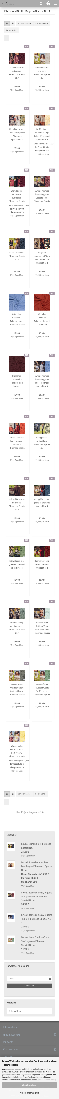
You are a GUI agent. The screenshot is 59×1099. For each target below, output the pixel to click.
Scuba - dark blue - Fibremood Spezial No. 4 (17, 256)
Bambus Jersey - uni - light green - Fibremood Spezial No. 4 (17, 628)
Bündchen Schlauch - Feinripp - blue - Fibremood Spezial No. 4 (17, 320)
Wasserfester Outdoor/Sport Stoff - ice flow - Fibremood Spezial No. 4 (42, 628)
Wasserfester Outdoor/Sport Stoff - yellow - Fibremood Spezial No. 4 (17, 752)
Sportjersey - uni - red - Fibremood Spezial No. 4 (42, 564)
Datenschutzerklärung (47, 1080)
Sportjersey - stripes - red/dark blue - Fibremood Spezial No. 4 (42, 257)
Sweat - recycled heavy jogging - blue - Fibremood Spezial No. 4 (42, 381)
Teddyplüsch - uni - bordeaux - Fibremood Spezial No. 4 (17, 504)
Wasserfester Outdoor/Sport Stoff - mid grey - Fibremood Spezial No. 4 (17, 690)
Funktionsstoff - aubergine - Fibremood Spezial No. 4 (17, 72)
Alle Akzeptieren (29, 1085)
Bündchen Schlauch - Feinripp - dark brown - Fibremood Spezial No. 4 (17, 382)
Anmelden (29, 986)
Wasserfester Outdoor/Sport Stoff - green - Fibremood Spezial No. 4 (42, 690)
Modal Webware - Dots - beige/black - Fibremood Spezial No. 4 (17, 134)
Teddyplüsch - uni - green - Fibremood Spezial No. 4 (17, 564)
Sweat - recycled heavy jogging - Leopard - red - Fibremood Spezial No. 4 (42, 197)
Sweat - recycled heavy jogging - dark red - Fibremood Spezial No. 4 (17, 443)
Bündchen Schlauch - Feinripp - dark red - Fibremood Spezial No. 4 (42, 320)
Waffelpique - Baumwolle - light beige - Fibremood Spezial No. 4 (42, 134)
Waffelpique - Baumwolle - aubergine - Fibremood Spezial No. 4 (17, 197)
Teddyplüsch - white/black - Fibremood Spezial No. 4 (42, 442)
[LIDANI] (7, 3)
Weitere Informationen (29, 1093)
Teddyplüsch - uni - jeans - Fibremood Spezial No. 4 (42, 502)
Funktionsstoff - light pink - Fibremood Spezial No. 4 (42, 72)
